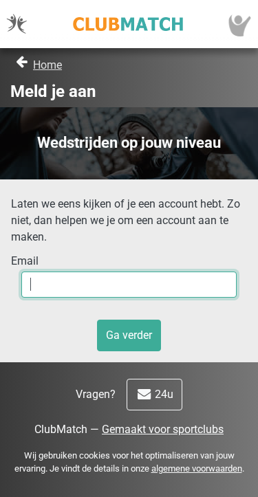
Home (47, 64)
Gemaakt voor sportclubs (163, 429)
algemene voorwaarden (196, 468)
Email (25, 260)
